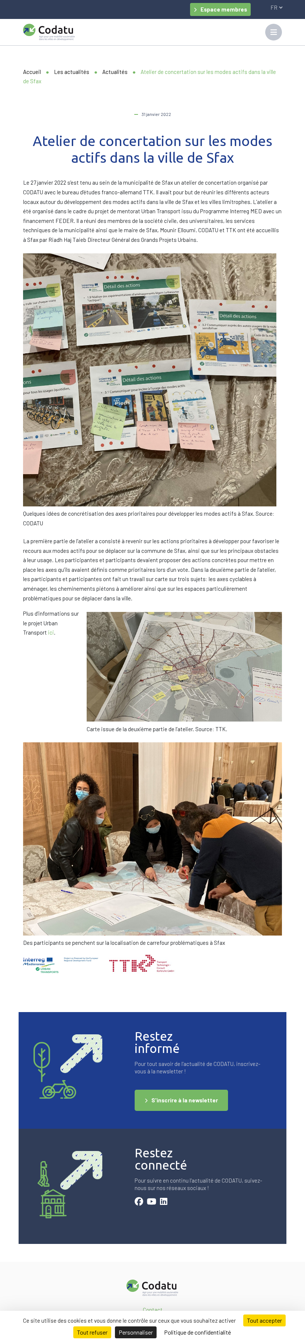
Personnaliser (136, 1332)
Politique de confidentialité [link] (197, 1332)
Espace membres (223, 9)
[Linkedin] (163, 1202)
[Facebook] (139, 1202)
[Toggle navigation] (273, 32)
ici (51, 632)
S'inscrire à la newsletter (184, 1100)
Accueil (32, 71)
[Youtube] (151, 1202)
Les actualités (71, 71)
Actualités (115, 71)
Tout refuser (92, 1332)
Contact (153, 1309)
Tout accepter (264, 1320)
